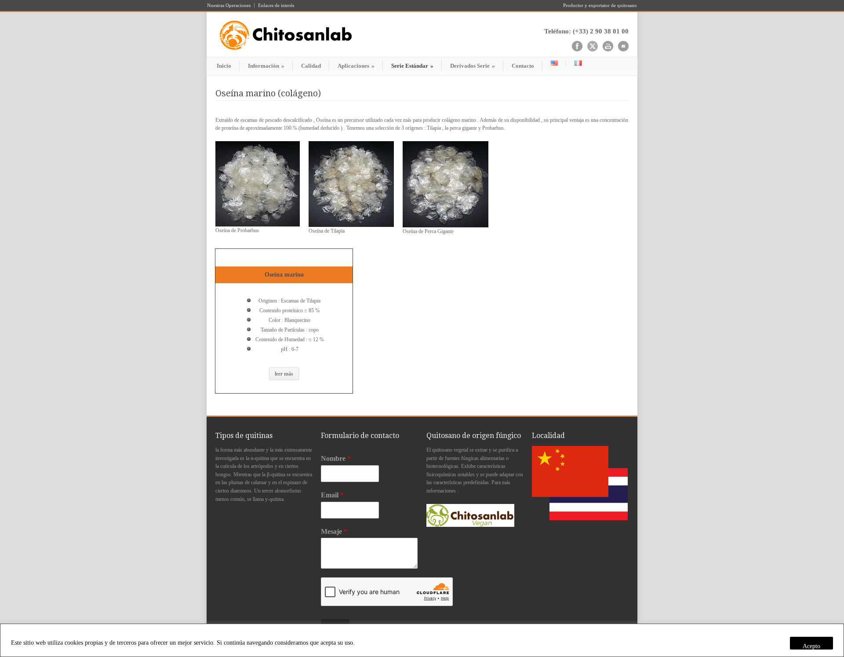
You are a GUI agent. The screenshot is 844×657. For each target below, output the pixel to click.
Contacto (523, 65)
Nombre (336, 458)
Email (332, 495)
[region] (422, 640)
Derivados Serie (472, 65)
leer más (284, 374)
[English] (554, 63)
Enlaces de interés (276, 5)
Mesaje (334, 531)
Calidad (311, 65)
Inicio (224, 65)
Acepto (811, 646)
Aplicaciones (356, 65)
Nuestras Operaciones (229, 5)
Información (266, 65)
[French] (577, 63)
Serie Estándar (412, 65)
